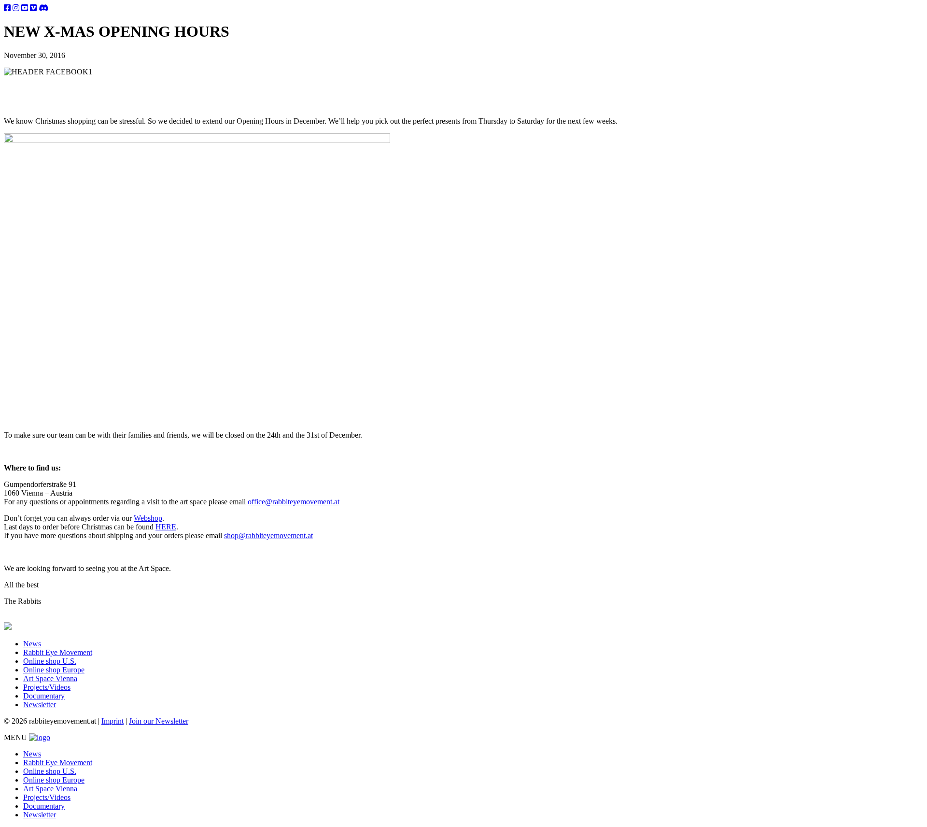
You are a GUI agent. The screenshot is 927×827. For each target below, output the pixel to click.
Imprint (112, 721)
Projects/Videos (46, 687)
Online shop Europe (53, 670)
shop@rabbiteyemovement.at (268, 535)
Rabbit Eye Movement (57, 652)
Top (904, 804)
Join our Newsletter (158, 721)
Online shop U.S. (49, 661)
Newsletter (39, 704)
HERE (165, 527)
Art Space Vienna (50, 678)
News (32, 644)
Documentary (44, 696)
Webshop (148, 518)
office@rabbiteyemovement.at (293, 502)
